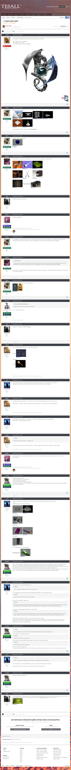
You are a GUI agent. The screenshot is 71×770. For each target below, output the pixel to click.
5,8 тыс (7, 488)
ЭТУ (24, 41)
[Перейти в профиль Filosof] (7, 113)
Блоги (21, 761)
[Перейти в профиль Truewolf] (7, 481)
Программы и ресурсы (57, 749)
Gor (7, 380)
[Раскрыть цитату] (14, 260)
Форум (21, 751)
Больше (45, 14)
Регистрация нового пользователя (20, 729)
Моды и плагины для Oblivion (42, 751)
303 (7, 390)
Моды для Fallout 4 (40, 758)
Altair (7, 196)
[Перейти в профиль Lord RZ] (4, 26)
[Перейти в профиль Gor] (7, 385)
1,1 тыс (7, 316)
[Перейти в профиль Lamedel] (7, 350)
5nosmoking (7, 300)
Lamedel (7, 344)
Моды (17, 14)
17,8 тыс (7, 229)
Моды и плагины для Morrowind (42, 752)
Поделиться (56, 26)
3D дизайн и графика (16, 26)
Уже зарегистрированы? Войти (52, 6)
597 (7, 120)
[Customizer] (66, 7)
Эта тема (64, 14)
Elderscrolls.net (5, 758)
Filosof (7, 107)
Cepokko (7, 156)
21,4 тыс (7, 47)
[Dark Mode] (69, 7)
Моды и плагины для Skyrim (42, 749)
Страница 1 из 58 (21, 31)
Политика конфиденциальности (12, 768)
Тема (5, 768)
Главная (4, 14)
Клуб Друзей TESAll (6, 751)
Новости (11, 14)
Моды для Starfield (40, 754)
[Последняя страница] (16, 31)
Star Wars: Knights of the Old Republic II (60, 757)
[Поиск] (69, 14)
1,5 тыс (7, 355)
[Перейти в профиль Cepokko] (7, 161)
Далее (13, 31)
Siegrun (6, 214)
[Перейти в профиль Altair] (7, 201)
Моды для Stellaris (56, 758)
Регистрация (62, 6)
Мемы (34, 14)
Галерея (28, 14)
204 (7, 207)
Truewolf (7, 475)
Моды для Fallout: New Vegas (42, 757)
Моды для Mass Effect (57, 752)
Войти (51, 729)
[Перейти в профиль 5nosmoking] (7, 306)
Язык (2, 768)
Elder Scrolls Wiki (6, 757)
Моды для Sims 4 (56, 755)
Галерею (28, 43)
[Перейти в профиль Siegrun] (7, 220)
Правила (4, 749)
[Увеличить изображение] (40, 69)
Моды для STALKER (56, 754)
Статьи (22, 14)
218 (7, 169)
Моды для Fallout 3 (40, 755)
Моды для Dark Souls (57, 751)
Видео (39, 14)
